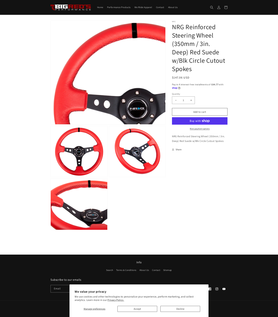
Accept (137, 309)
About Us (144, 270)
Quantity (176, 94)
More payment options (200, 128)
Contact (156, 270)
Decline (180, 309)
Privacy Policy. (115, 300)
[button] (211, 7)
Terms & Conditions (126, 270)
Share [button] (179, 149)
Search (109, 270)
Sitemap (167, 270)
